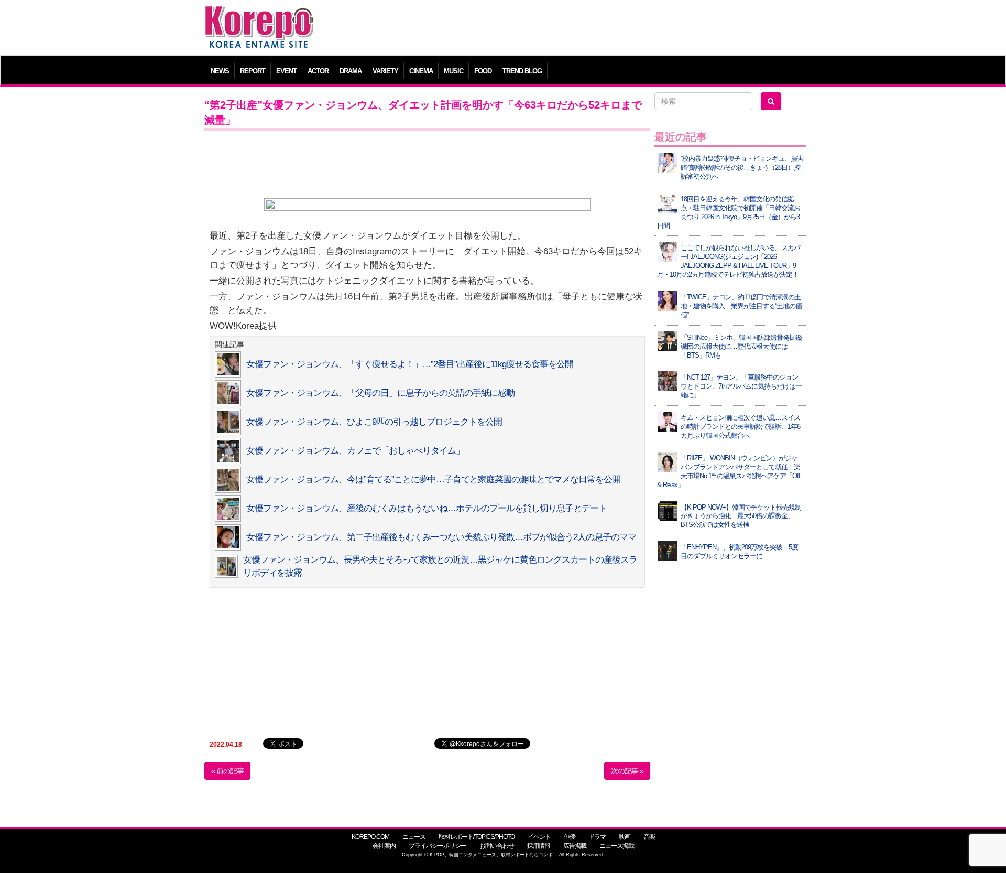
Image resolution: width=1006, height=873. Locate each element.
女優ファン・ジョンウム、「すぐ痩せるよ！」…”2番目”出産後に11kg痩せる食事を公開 (409, 364)
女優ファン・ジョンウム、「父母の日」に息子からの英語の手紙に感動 (380, 393)
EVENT (286, 71)
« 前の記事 (227, 771)
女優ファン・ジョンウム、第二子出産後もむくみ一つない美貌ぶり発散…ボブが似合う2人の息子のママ (441, 537)
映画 (624, 836)
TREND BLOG (522, 71)
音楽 (649, 836)
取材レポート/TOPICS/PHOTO (477, 836)
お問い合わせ (496, 845)
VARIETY (385, 71)
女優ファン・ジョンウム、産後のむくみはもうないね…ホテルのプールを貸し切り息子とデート (426, 508)
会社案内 (384, 845)
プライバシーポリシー (437, 845)
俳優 (569, 836)
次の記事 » (627, 771)
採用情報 (538, 845)
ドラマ (597, 836)
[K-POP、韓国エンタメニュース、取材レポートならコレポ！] (259, 15)
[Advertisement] (579, 28)
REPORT (252, 71)
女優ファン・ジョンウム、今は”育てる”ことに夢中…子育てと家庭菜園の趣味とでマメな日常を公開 (433, 479)
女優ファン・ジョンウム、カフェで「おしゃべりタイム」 (355, 451)
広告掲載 (574, 845)
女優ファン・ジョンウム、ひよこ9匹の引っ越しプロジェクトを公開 (374, 422)
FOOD (482, 71)
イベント (539, 836)
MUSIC (453, 71)
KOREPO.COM (370, 836)
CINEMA (421, 71)
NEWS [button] (220, 71)
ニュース (413, 836)
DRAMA (351, 71)
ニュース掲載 (616, 845)
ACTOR (318, 71)
